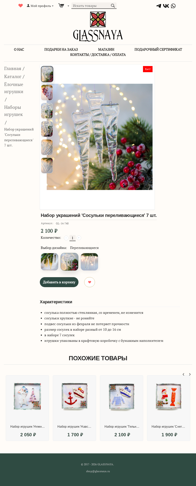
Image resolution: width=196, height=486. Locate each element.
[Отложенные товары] (20, 6)
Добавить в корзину (59, 282)
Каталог (12, 76)
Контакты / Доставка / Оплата (98, 54)
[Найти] (113, 5)
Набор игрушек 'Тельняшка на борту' (122, 426)
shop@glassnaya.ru (98, 471)
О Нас (19, 49)
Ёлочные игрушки (13, 87)
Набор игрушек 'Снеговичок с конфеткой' (169, 426)
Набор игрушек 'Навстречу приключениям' (75, 426)
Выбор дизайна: (54, 247)
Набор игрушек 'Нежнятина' (28, 426)
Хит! (148, 69)
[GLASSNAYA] (98, 26)
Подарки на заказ (61, 49)
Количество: (51, 237)
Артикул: (47, 223)
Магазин (106, 49)
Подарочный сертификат (158, 49)
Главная (12, 68)
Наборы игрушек (13, 110)
